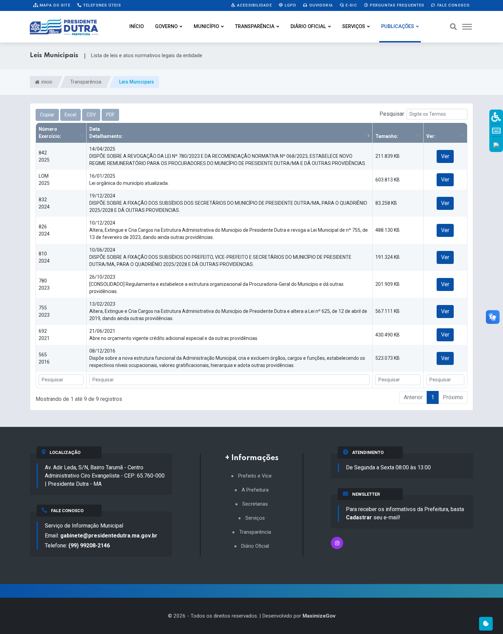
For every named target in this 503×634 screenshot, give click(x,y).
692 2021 (44, 334)
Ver (445, 156)
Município (206, 26)
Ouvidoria (320, 5)
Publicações (397, 26)
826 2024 (44, 230)
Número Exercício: (50, 132)
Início (136, 26)
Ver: (431, 136)
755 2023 (44, 311)
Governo (166, 26)
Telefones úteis (101, 5)
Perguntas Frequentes (397, 5)
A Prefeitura (255, 490)
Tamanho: (386, 136)
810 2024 (44, 257)
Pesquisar (391, 114)
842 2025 (44, 156)
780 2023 (44, 284)
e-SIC (350, 5)
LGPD (290, 5)
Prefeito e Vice (255, 476)
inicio (46, 82)
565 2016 (44, 358)
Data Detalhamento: (106, 132)
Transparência (254, 26)
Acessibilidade (254, 5)
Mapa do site (54, 5)
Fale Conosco (453, 5)
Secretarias (255, 504)
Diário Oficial (308, 26)
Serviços (353, 26)
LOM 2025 (44, 179)
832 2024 (44, 203)
